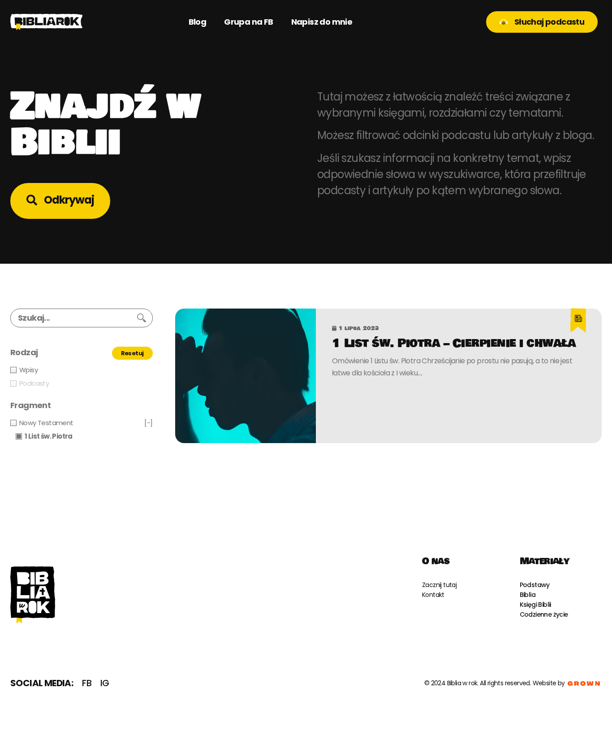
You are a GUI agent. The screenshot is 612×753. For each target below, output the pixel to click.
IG (104, 683)
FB (86, 683)
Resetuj (132, 353)
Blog (198, 21)
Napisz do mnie (322, 21)
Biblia (527, 594)
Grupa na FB (248, 21)
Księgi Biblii (535, 604)
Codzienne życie (544, 614)
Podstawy (535, 584)
